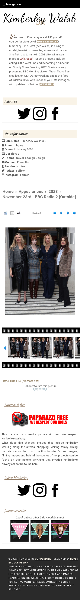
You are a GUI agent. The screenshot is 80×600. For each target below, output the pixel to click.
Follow (20, 170)
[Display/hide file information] (12, 213)
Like (22, 166)
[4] (42, 389)
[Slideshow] (19, 213)
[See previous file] (61, 213)
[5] (45, 389)
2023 (53, 191)
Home (8, 191)
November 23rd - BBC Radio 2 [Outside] (39, 196)
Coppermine (43, 559)
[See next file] (68, 213)
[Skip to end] (74, 213)
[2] (37, 389)
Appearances (31, 191)
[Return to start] (54, 213)
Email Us (23, 162)
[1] (34, 389)
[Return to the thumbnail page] (5, 213)
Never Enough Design (30, 158)
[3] (40, 389)
